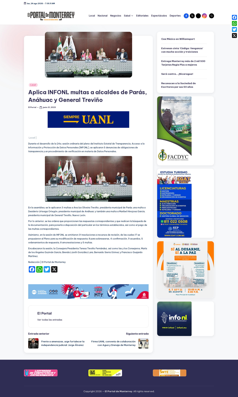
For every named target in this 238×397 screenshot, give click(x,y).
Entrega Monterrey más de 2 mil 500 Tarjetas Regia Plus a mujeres (183, 63)
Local (33, 85)
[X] (234, 35)
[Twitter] (234, 29)
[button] (49, 319)
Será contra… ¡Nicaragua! (177, 73)
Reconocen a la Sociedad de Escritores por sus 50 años (178, 85)
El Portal (44, 313)
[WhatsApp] (234, 23)
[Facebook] (234, 17)
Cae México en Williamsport (178, 38)
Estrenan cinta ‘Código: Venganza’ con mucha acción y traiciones (182, 50)
